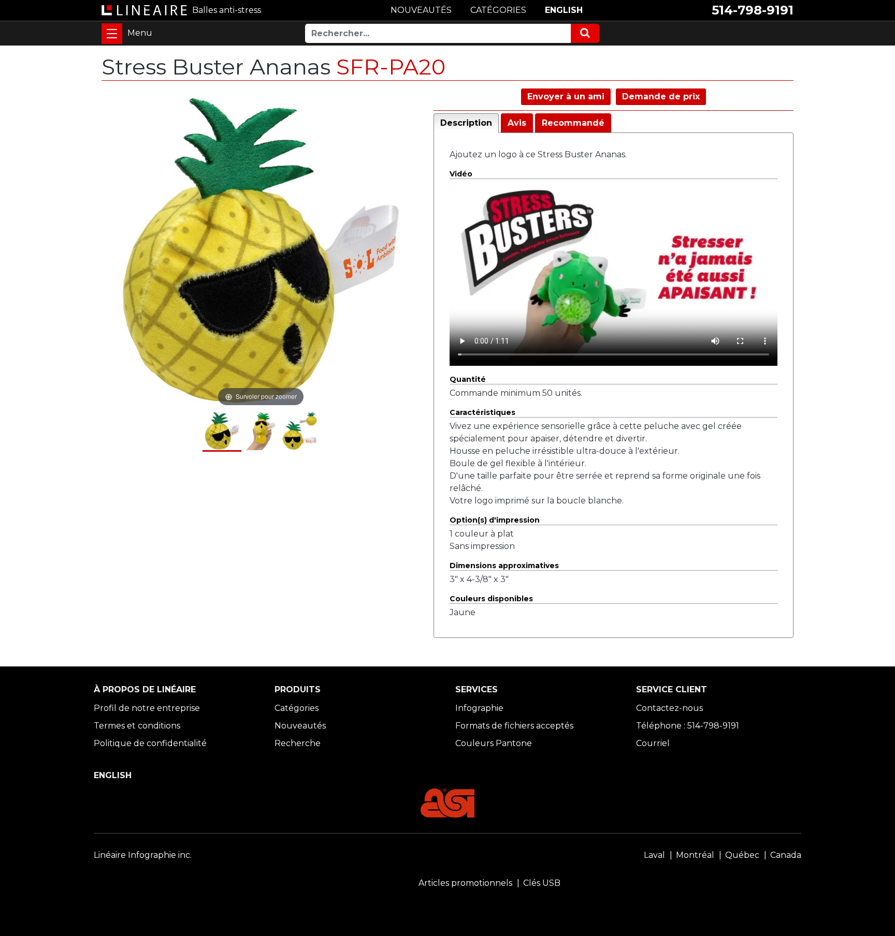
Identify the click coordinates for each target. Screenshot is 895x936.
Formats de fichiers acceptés (514, 726)
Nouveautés (300, 726)
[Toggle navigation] (112, 33)
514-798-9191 (752, 10)
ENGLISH (564, 10)
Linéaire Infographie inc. (143, 855)
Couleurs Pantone (493, 743)
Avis (517, 123)
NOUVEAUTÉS (421, 10)
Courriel (653, 743)
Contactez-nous (669, 708)
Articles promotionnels (465, 883)
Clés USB (541, 883)
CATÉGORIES (498, 10)
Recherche (298, 743)
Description (466, 123)
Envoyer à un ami (565, 96)
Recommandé (573, 123)
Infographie (479, 708)
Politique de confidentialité (150, 743)
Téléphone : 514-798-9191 (687, 726)
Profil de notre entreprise (147, 708)
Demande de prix (661, 96)
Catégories (297, 708)
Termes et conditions (137, 726)
